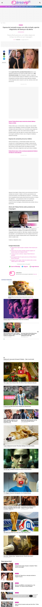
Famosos (4, 22)
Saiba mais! (35, 274)
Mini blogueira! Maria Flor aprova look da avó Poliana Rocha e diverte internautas (24, 257)
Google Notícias (34, 266)
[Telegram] (4, 59)
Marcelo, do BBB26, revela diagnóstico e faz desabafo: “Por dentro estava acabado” (25, 585)
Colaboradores (18, 39)
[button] (36, 2)
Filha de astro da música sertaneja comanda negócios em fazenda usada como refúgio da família (23, 251)
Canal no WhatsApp (15, 266)
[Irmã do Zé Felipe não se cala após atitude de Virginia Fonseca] (7, 576)
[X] (4, 54)
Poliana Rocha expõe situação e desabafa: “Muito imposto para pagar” (24, 248)
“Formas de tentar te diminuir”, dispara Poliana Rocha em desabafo (23, 254)
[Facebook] (4, 52)
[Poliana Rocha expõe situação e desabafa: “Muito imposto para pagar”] (7, 567)
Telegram (25, 266)
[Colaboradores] (14, 39)
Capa (1, 22)
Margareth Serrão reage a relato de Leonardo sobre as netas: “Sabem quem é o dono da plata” (24, 261)
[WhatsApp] (4, 56)
